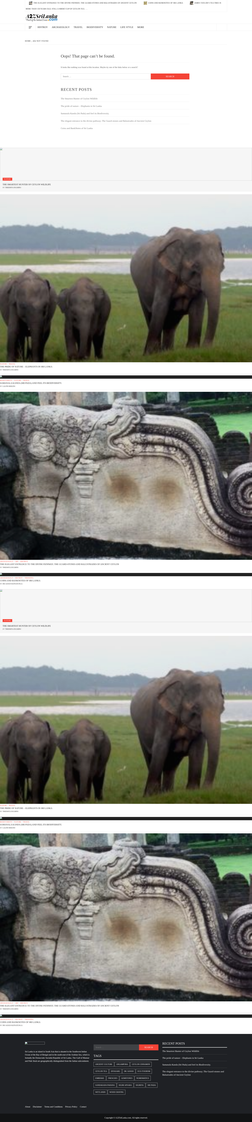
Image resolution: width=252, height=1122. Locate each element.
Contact (83, 1107)
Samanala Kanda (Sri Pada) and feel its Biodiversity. (85, 113)
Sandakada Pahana (105, 1085)
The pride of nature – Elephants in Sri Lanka (81, 106)
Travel (78, 27)
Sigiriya (140, 1085)
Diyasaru (115, 1071)
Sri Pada (152, 1085)
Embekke (99, 1078)
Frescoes (112, 1078)
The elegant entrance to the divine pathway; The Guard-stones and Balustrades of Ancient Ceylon (85, 3)
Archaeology (61, 27)
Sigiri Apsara (125, 1085)
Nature (111, 27)
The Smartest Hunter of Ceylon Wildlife (79, 98)
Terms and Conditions (53, 1107)
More (140, 27)
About (27, 1107)
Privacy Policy (71, 1107)
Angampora (122, 1064)
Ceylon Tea (101, 1071)
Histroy (43, 27)
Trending (29, 578)
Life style (126, 27)
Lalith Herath (9, 386)
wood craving (116, 1092)
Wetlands (100, 1092)
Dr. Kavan (129, 1071)
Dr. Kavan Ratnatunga (13, 584)
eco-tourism (144, 1071)
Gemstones (126, 1078)
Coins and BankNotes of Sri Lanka (165, 3)
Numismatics (142, 1078)
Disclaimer (37, 1107)
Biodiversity (95, 27)
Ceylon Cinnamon (141, 1064)
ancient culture (103, 1064)
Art (17, 561)
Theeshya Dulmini (13, 187)
